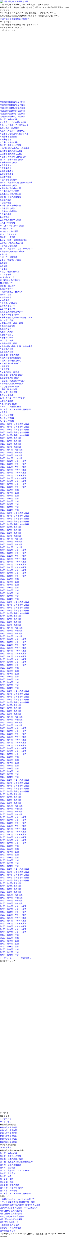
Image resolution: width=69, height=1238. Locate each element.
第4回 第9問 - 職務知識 (10, 714)
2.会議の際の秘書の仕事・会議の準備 (16, 346)
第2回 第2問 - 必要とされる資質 (14, 516)
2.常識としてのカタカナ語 (11, 243)
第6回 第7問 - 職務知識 (10, 886)
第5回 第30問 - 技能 (9, 863)
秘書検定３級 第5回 (8, 1139)
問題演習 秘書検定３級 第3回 (12, 108)
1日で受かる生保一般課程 (11, 1211)
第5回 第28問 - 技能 (9, 857)
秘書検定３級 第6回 (8, 1142)
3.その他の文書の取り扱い (11, 384)
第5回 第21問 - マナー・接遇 (13, 837)
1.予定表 (3, 412)
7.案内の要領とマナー (9, 315)
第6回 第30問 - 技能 (9, 952)
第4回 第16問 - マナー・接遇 (13, 734)
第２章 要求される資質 (10, 145)
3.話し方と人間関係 (8, 257)
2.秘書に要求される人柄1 (11, 151)
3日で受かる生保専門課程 (11, 1214)
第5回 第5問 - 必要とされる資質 (14, 791)
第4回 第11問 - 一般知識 (11, 720)
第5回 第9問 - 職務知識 (10, 803)
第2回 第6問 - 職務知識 (10, 527)
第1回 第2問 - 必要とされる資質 (14, 427)
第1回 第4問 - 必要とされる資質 (14, 432)
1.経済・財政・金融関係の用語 (13, 240)
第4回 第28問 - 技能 (9, 768)
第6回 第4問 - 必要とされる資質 (14, 878)
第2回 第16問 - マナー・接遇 (13, 556)
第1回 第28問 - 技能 (9, 501)
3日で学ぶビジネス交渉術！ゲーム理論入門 (19, 1208)
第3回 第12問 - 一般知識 (11, 633)
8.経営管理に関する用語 (10, 220)
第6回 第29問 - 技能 (9, 949)
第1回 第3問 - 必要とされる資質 (14, 429)
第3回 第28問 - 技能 (9, 679)
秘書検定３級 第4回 (8, 1136)
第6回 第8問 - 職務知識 (10, 889)
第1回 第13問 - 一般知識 (11, 458)
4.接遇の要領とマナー (9, 306)
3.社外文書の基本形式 (9, 363)
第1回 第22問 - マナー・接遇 (13, 484)
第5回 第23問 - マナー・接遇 (13, 843)
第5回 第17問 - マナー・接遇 (13, 826)
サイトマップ (6, 1122)
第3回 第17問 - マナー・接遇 (13, 648)
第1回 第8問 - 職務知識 (10, 444)
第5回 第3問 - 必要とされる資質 (14, 786)
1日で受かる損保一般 (9, 1222)
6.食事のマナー (6, 338)
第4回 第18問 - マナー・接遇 (13, 740)
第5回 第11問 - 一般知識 (11, 809)
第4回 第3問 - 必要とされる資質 (14, 697)
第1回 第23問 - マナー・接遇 (13, 487)
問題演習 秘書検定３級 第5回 (12, 114)
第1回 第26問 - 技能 (9, 496)
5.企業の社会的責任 (8, 211)
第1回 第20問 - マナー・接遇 (13, 478)
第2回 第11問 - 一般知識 (11, 542)
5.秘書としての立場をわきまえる (14, 134)
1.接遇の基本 (5, 297)
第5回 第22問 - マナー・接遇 (13, 840)
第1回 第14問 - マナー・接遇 (13, 461)
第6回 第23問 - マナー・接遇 (13, 932)
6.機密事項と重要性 (8, 137)
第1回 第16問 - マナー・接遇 (13, 467)
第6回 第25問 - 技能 (9, 938)
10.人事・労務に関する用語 (12, 226)
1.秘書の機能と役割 (8, 162)
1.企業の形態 (5, 200)
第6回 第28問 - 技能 (9, 946)
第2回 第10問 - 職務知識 (11, 539)
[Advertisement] (34, 66)
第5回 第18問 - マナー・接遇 (13, 829)
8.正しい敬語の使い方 (9, 272)
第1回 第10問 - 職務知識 (11, 450)
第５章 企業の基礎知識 (10, 197)
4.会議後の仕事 (6, 352)
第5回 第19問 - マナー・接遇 (13, 832)
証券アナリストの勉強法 (10, 1228)
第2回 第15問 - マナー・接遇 (13, 553)
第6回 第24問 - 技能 (9, 935)
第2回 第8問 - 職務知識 (10, 533)
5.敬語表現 (4, 369)
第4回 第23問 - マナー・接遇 (13, 754)
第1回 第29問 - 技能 (9, 504)
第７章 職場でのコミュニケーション (16, 249)
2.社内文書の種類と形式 (10, 361)
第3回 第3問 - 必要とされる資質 (14, 608)
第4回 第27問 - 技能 (9, 766)
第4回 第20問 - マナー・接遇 (13, 745)
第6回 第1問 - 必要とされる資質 (14, 869)
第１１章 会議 (6, 340)
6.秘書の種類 (5, 177)
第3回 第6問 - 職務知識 (10, 616)
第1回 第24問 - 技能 (9, 490)
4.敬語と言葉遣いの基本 (10, 260)
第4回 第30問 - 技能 (9, 774)
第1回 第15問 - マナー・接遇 (13, 464)
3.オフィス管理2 (7, 418)
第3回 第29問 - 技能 (9, 682)
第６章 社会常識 (7, 237)
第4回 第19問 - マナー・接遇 (13, 743)
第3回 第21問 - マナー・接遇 (13, 659)
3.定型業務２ (5, 168)
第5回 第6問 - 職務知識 (10, 794)
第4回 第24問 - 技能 (9, 757)
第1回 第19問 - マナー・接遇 (13, 475)
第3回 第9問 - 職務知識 (10, 625)
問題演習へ (26, 958)
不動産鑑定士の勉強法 (9, 1225)
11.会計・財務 (6, 228)
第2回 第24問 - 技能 (9, 579)
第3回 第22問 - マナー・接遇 (13, 662)
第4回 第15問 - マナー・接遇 (13, 731)
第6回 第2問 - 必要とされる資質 (14, 872)
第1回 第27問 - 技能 (9, 498)
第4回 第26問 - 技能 (9, 763)
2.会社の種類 (5, 203)
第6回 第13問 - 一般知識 (11, 903)
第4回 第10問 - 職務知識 (11, 717)
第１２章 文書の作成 (9, 355)
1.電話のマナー (6, 289)
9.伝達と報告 (5, 274)
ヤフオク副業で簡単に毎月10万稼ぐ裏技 (17, 1202)
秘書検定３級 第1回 (8, 1127)
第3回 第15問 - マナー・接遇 (13, 642)
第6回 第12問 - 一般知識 (11, 900)
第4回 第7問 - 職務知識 (10, 708)
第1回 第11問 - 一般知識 (11, 452)
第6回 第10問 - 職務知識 (11, 895)
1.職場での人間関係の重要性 (12, 251)
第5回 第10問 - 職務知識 (11, 806)
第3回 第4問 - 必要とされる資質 (14, 610)
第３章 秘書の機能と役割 (11, 160)
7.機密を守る (5, 139)
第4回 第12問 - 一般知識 (11, 722)
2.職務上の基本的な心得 (10, 188)
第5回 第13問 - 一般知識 (11, 814)
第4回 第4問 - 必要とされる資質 (14, 699)
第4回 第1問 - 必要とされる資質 (14, 691)
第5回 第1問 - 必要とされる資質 (14, 780)
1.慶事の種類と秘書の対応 (11, 323)
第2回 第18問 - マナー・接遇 (13, 562)
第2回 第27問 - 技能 (9, 587)
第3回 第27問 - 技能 (9, 676)
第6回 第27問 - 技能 (9, 944)
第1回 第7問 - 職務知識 (10, 441)
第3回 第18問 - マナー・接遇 (13, 651)
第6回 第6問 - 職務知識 (10, 883)
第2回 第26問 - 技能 (9, 585)
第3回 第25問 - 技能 (9, 671)
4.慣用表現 (4, 366)
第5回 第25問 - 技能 (9, 849)
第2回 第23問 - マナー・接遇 (13, 576)
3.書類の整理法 (6, 401)
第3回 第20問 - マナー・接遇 (13, 656)
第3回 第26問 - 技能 (9, 674)
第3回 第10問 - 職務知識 (11, 628)
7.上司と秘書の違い (8, 180)
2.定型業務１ (5, 165)
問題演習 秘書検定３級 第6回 (12, 116)
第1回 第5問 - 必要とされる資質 (14, 435)
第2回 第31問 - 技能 (9, 599)
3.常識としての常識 (8, 246)
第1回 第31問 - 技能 (9, 510)
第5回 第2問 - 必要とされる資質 (14, 783)
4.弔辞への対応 (6, 332)
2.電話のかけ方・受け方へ (11, 292)
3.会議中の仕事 (6, 349)
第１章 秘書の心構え (9, 119)
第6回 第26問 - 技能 (9, 941)
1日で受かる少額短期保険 (11, 1219)
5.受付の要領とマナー (9, 309)
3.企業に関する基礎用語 (10, 205)
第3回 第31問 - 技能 (9, 688)
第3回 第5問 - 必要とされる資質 (14, 613)
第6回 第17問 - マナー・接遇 (13, 915)
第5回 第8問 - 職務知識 (10, 800)
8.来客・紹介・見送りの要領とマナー (16, 317)
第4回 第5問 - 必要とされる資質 (14, 702)
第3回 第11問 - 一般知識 (11, 631)
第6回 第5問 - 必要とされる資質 (14, 880)
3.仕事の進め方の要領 (9, 191)
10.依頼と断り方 (7, 277)
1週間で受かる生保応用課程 (12, 1216)
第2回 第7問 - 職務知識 (10, 530)
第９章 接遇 (6, 295)
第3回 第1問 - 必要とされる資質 (14, 602)
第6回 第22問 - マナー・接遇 (13, 929)
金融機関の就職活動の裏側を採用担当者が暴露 (20, 1205)
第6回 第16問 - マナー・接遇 (13, 912)
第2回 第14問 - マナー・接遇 (13, 550)
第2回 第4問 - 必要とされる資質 (14, 521)
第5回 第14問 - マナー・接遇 (13, 817)
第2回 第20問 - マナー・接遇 (13, 567)
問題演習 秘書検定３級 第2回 (12, 105)
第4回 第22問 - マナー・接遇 (13, 751)
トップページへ (6, 958)
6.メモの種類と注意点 (9, 372)
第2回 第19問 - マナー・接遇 (13, 564)
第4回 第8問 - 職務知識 (10, 711)
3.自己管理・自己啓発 (9, 128)
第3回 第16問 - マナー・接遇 (13, 645)
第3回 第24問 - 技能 (9, 668)
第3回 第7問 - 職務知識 (10, 619)
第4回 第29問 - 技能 (9, 771)
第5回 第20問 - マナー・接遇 (13, 834)
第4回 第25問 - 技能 (9, 760)
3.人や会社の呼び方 (8, 303)
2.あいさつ (4, 254)
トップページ (6, 1119)
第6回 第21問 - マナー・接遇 (13, 926)
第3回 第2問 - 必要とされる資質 (14, 605)
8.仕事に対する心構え (9, 142)
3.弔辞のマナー (6, 329)
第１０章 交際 (6, 320)
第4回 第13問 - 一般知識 (11, 725)
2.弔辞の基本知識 (7, 326)
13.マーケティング (8, 234)
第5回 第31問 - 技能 (9, 866)
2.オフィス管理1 (7, 415)
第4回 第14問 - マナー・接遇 (13, 728)
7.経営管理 (4, 217)
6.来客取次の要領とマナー (11, 312)
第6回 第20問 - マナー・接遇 (13, 923)
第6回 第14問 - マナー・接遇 (13, 906)
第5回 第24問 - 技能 (9, 846)
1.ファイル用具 (6, 395)
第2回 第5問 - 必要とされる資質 (14, 524)
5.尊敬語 (3, 263)
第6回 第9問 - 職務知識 (10, 892)
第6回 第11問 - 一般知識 (11, 898)
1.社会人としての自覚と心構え (13, 122)
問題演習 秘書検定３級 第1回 (12, 102)
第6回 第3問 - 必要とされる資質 (14, 875)
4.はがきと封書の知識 (9, 386)
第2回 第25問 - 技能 (9, 582)
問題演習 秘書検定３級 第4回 (12, 111)
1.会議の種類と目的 (8, 343)
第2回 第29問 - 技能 (9, 593)
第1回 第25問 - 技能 (9, 493)
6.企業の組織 (5, 214)
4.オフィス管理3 (7, 421)
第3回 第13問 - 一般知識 (11, 636)
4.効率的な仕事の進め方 (10, 194)
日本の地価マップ (7, 1231)
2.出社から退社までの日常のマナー (15, 125)
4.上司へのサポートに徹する (12, 131)
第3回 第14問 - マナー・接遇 (13, 639)
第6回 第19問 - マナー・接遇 (13, 921)
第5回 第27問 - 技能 (9, 855)
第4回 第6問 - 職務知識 (10, 705)
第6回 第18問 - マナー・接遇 (13, 918)
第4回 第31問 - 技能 (9, 777)
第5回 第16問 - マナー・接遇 (13, 823)
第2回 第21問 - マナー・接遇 (13, 570)
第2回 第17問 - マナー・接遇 (13, 559)
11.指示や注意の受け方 (10, 280)
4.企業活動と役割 (7, 208)
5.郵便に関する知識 (8, 389)
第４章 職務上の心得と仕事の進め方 (16, 183)
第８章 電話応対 (7, 286)
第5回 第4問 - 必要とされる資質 (14, 788)
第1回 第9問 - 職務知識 (10, 447)
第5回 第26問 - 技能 (9, 852)
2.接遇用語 (4, 300)
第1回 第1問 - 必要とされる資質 (14, 424)
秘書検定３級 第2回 (8, 1130)
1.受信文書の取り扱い (9, 378)
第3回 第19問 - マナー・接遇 (13, 654)
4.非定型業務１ (6, 171)
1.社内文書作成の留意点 (10, 358)
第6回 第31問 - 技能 (9, 955)
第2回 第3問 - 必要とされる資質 (14, 519)
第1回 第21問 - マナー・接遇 (13, 481)
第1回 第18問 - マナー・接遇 (13, 473)
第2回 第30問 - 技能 (9, 596)
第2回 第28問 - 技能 (9, 590)
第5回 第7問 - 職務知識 (10, 797)
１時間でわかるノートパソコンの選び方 (17, 1199)
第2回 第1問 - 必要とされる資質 (14, 513)
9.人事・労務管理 (7, 223)
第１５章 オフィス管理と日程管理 (15, 409)
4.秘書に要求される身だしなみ (13, 157)
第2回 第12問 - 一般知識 (11, 544)
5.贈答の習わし (6, 335)
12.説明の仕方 (6, 283)
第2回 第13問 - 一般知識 (11, 547)
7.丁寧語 (3, 269)
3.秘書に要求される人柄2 (11, 154)
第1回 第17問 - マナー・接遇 (13, 470)
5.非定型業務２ (6, 174)
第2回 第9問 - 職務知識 (10, 536)
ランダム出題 (6, 1147)
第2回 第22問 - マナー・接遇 (13, 573)
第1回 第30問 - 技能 (9, 507)
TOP (14, 19)
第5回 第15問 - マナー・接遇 (13, 820)
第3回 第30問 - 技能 (9, 685)
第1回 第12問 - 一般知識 (11, 455)
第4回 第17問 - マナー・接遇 (13, 737)
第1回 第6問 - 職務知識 (10, 438)
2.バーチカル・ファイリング (12, 398)
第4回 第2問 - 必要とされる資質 (14, 694)
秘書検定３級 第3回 (8, 1133)
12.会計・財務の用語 (9, 231)
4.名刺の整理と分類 (8, 404)
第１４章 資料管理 (8, 392)
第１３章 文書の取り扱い (11, 375)
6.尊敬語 (3, 266)
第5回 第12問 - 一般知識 (11, 811)
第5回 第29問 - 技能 (9, 860)
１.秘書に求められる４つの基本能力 (15, 148)
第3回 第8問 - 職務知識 (10, 622)
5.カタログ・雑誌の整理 (10, 407)
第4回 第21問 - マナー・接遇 (13, 748)
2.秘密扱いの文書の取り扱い (12, 381)
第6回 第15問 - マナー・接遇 (13, 909)
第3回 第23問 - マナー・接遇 (13, 665)
